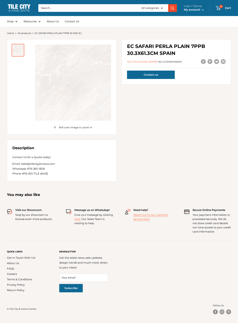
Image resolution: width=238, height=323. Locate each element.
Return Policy (15, 290)
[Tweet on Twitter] (216, 61)
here (77, 219)
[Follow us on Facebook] (215, 311)
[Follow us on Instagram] (222, 311)
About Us (53, 21)
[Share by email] (223, 61)
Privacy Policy (16, 284)
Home (10, 33)
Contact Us (72, 21)
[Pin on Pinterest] (210, 61)
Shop (10, 21)
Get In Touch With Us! (21, 257)
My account (192, 9)
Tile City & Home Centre (142, 61)
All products (24, 33)
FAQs (10, 268)
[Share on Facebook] (203, 61)
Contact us (151, 75)
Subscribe (71, 288)
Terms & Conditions (19, 279)
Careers (12, 274)
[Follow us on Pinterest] (228, 311)
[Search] (172, 8)
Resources (30, 21)
